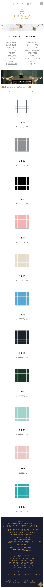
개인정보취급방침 (18, 567)
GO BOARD (11, 50)
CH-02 (22, 163)
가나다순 (11, 91)
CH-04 (22, 240)
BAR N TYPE (11, 45)
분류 (41, 3)
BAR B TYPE (32, 42)
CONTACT (28, 575)
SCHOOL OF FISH (32, 58)
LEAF (11, 61)
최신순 (32, 91)
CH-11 (22, 355)
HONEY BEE (32, 53)
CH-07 (22, 509)
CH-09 (22, 432)
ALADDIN (11, 58)
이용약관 (27, 567)
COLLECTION (16, 575)
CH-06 (22, 317)
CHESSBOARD (11, 64)
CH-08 (22, 471)
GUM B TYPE (11, 48)
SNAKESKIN (11, 56)
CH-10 (22, 394)
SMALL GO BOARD (32, 50)
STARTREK (32, 61)
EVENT (6, 575)
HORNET (11, 53)
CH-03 (22, 201)
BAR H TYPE (11, 42)
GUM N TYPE (32, 48)
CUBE (32, 56)
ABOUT (37, 575)
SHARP (11, 67)
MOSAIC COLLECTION (22, 36)
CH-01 (22, 124)
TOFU (32, 64)
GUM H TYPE (32, 45)
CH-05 (22, 278)
